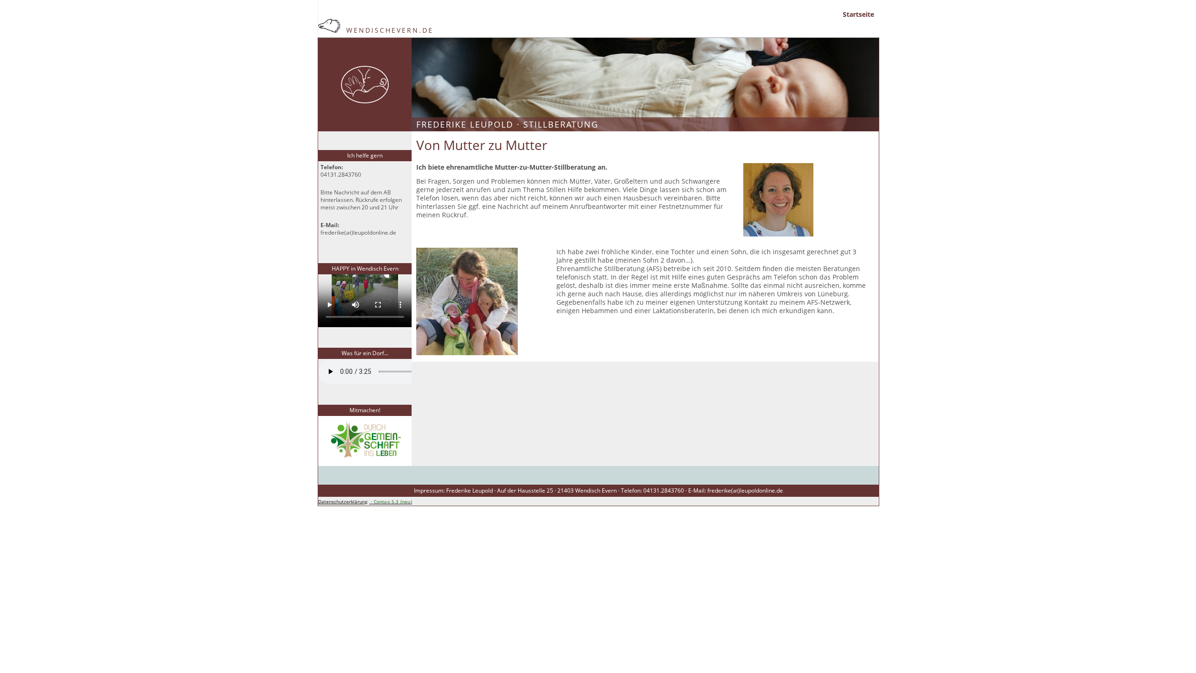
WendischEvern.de (388, 30)
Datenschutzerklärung (342, 501)
